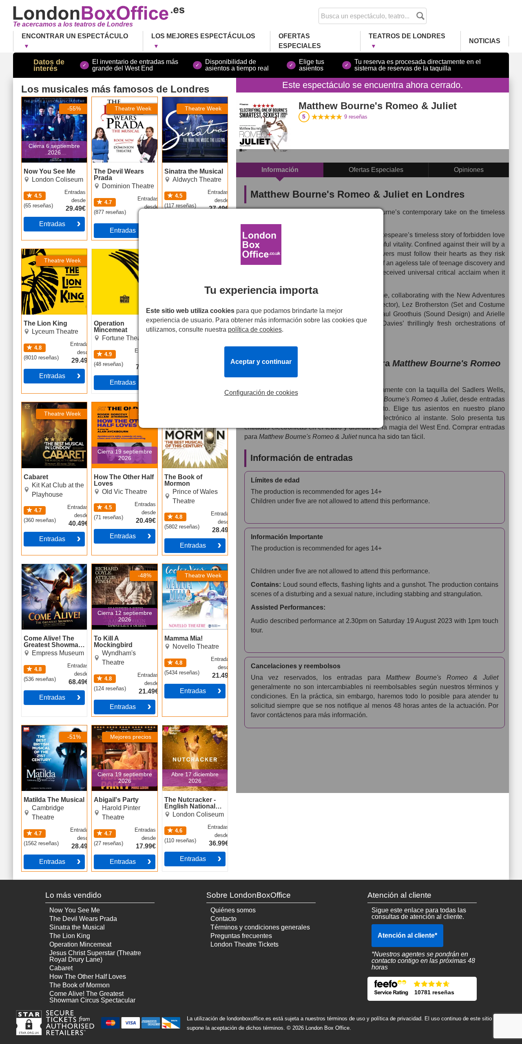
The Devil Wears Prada (116, 103)
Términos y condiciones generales (260, 927)
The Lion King (42, 252)
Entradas (52, 223)
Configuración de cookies (261, 393)
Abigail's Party (112, 728)
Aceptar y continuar (261, 361)
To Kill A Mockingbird (122, 567)
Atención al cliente (407, 935)
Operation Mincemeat (123, 252)
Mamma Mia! (180, 567)
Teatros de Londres (407, 36)
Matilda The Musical (51, 728)
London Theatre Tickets (244, 944)
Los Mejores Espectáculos (203, 36)
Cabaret (33, 405)
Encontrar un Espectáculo (75, 36)
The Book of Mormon (192, 405)
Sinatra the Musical (190, 100)
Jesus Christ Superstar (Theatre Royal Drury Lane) (95, 956)
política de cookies (255, 329)
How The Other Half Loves (120, 408)
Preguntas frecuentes (241, 935)
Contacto (223, 918)
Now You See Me (47, 100)
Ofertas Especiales (300, 41)
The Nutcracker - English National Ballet (186, 735)
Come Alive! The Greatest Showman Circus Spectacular (49, 574)
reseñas (355, 117)
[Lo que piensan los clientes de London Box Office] (422, 989)
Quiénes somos (233, 910)
